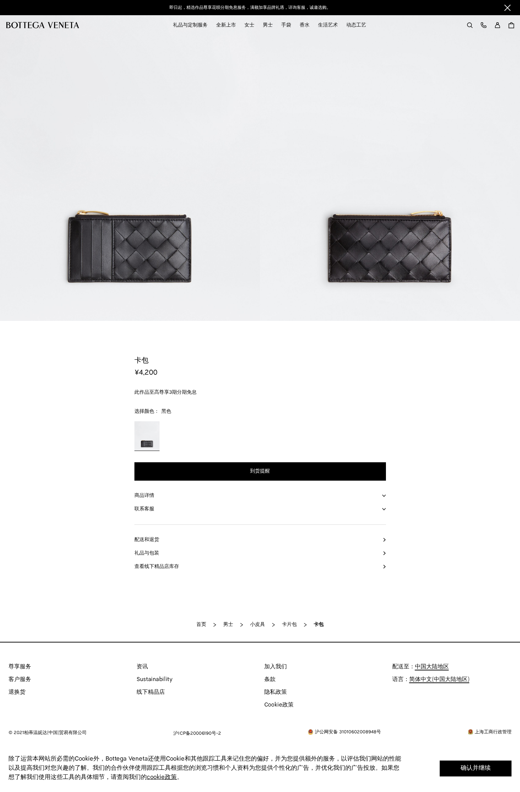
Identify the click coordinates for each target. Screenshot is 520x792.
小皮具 (257, 624)
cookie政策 (162, 777)
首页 (201, 624)
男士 (228, 624)
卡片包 (289, 624)
